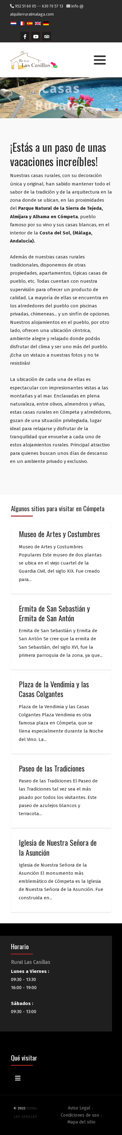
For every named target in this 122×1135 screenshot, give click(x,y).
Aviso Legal (79, 1108)
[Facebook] (24, 36)
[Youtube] (35, 36)
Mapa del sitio (81, 1122)
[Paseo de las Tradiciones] (61, 792)
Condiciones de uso (80, 1115)
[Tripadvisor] (46, 36)
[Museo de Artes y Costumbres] (61, 558)
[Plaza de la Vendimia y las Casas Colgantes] (61, 713)
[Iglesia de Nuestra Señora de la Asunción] (61, 871)
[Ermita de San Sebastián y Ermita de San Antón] (61, 633)
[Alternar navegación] (18, 1078)
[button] (100, 60)
